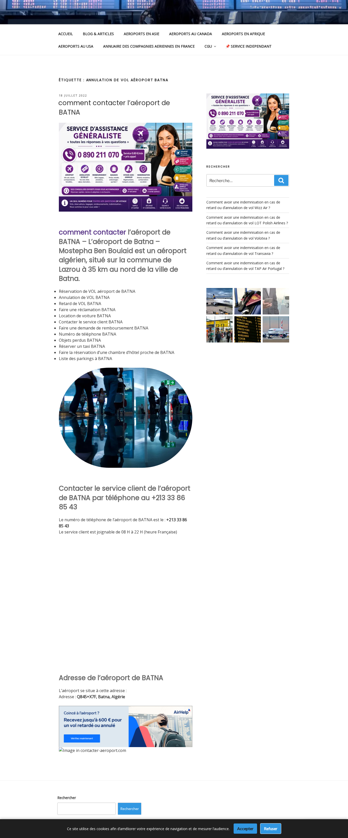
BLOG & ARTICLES (98, 33)
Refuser (270, 828)
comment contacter (92, 232)
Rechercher (66, 797)
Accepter (245, 828)
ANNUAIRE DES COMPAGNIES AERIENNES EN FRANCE (149, 46)
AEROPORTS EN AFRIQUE (243, 33)
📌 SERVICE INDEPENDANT (248, 46)
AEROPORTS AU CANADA (190, 33)
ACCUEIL (65, 33)
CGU (208, 46)
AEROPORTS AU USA (75, 46)
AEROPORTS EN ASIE (141, 33)
